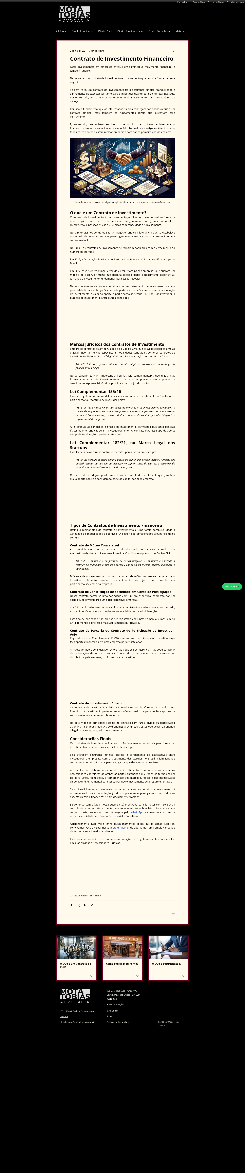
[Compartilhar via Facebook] (71, 905)
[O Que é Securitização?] (168, 947)
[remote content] (122, 321)
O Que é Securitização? (166, 963)
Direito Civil (105, 31)
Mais (178, 31)
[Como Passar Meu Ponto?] (122, 947)
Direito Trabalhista (159, 31)
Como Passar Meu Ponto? (122, 963)
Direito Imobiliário (82, 31)
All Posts (61, 31)
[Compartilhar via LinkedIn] (85, 905)
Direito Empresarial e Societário (86, 895)
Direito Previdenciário (130, 31)
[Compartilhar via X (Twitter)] (78, 905)
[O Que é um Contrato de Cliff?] (76, 947)
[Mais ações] (173, 50)
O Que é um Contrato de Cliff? (75, 965)
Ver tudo (185, 930)
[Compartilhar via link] (92, 905)
